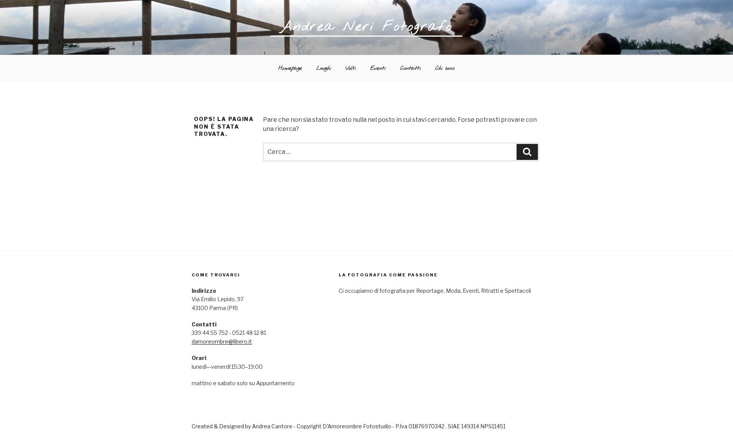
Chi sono (445, 68)
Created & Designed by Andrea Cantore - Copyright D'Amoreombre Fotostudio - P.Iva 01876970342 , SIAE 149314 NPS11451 (348, 426)
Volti (351, 68)
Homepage (290, 68)
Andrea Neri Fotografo (366, 27)
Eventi (378, 68)
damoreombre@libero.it (222, 341)
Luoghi (323, 68)
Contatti (410, 68)
